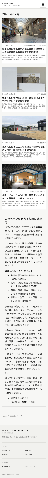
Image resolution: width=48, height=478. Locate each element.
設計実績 (28, 454)
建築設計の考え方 (19, 398)
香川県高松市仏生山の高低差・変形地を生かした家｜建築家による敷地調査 (23, 148)
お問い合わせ (30, 466)
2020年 (13, 416)
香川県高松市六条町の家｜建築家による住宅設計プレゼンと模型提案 (23, 99)
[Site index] (43, 4)
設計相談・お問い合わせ (23, 401)
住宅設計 (28, 450)
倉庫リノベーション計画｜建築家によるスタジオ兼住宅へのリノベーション (23, 197)
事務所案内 (6, 466)
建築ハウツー (7, 450)
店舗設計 (5, 454)
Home (4, 416)
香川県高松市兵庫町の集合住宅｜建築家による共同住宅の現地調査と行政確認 (23, 51)
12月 (20, 416)
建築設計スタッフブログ (12, 4)
